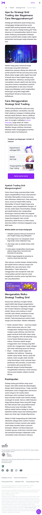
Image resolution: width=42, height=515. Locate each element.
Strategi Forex (20, 7)
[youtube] (21, 470)
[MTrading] (3, 3)
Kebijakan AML (19, 481)
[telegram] (7, 470)
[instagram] (16, 470)
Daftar (33, 3)
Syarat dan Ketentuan (20, 477)
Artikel (12, 7)
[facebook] (3, 470)
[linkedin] (12, 470)
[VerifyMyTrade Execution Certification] (5, 445)
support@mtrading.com (8, 487)
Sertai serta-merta (21, 176)
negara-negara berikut (30, 507)
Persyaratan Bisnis (7, 481)
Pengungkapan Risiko (32, 481)
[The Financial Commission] (7, 454)
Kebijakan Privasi (7, 477)
